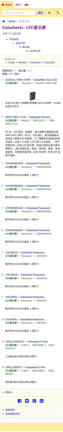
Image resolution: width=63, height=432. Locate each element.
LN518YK (41, 300)
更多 (19, 3)
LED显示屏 (34, 50)
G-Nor (11, 62)
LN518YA (41, 322)
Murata (22, 62)
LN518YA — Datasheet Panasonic (24, 319)
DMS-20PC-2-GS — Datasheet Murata (27, 116)
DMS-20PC (39, 120)
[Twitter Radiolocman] (28, 400)
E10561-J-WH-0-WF (46, 83)
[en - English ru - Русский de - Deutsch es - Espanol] (27, 4)
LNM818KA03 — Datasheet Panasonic (27, 163)
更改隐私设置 (13, 413)
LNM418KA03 (43, 211)
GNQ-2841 (38, 370)
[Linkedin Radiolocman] (42, 400)
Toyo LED (50, 62)
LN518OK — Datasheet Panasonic (25, 252)
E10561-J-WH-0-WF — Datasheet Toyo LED (31, 79)
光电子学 (20, 43)
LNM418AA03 (43, 233)
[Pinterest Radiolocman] (35, 400)
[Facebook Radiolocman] (20, 400)
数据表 (8, 4)
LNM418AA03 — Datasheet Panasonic (27, 230)
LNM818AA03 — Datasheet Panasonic (27, 185)
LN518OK (41, 255)
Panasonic (35, 62)
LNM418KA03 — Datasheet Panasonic (27, 207)
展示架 (26, 46)
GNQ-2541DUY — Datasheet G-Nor (26, 341)
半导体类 (13, 39)
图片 (17, 73)
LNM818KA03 (43, 166)
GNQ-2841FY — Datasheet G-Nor (25, 367)
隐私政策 (10, 409)
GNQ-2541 (38, 345)
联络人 (9, 392)
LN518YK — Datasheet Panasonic (24, 296)
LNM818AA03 (43, 189)
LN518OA (41, 278)
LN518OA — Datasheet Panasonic (25, 274)
